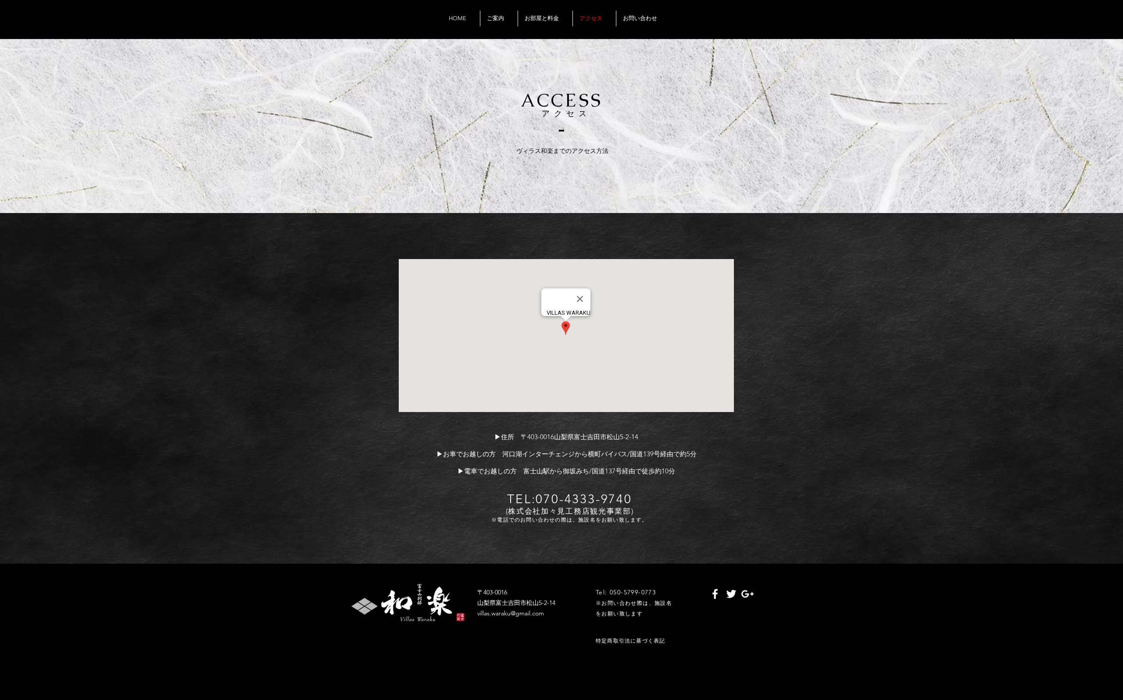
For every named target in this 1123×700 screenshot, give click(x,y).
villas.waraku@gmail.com (510, 613)
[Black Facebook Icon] (715, 28)
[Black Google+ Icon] (741, 28)
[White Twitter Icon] (731, 594)
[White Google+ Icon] (747, 594)
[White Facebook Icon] (715, 594)
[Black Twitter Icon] (728, 28)
